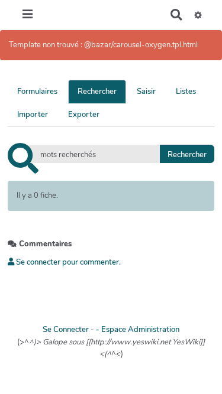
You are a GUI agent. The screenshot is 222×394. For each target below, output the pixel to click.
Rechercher (97, 91)
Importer (32, 114)
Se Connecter (66, 329)
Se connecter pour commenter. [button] (67, 262)
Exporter (83, 114)
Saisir (146, 91)
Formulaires (37, 91)
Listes (186, 91)
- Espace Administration (137, 329)
